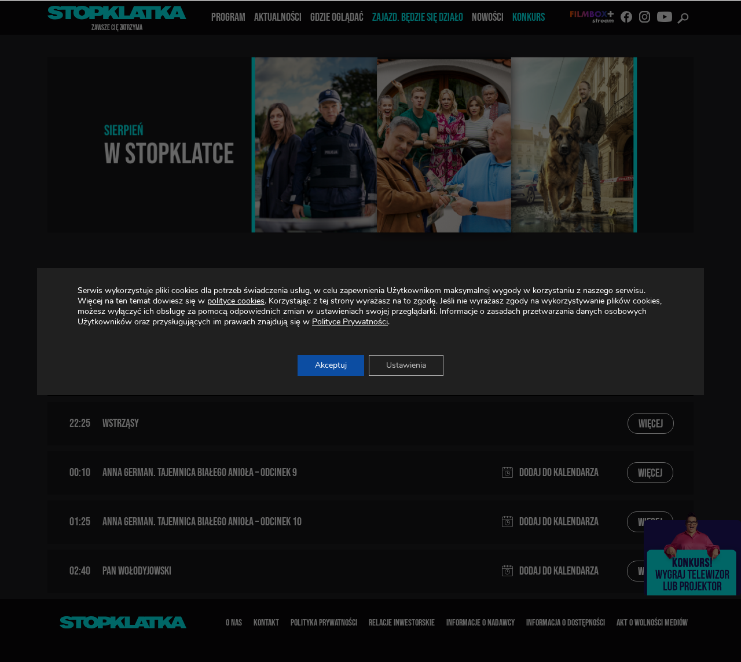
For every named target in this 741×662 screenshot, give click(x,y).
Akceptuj (331, 365)
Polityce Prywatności (350, 321)
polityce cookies (236, 300)
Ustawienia (406, 365)
